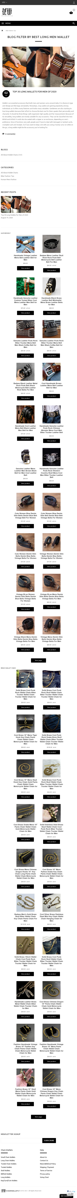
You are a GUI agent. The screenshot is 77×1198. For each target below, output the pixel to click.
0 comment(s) (10, 134)
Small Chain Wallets (8, 1157)
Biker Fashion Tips (7, 176)
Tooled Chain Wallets (8, 1164)
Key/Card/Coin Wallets (9, 1180)
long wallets (42, 106)
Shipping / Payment (47, 1167)
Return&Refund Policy (48, 1164)
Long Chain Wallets (8, 1160)
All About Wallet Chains (9, 173)
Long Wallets (5, 1177)
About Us (43, 1157)
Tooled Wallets (6, 1167)
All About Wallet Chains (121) (11, 155)
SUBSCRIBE (49, 1140)
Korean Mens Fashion (8, 179)
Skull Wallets (5, 1170)
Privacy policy (45, 1174)
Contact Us (44, 1160)
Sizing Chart (44, 1177)
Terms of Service (46, 1170)
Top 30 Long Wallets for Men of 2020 (34, 91)
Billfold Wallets (6, 1174)
